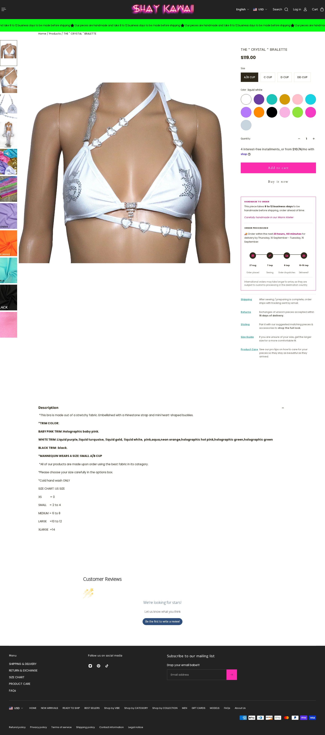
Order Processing (256, 227)
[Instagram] (90, 666)
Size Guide (247, 337)
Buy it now (278, 181)
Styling (245, 324)
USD (17, 708)
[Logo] (162, 9)
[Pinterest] (98, 666)
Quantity (245, 139)
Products (55, 34)
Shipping (246, 299)
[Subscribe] (231, 674)
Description (48, 408)
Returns (246, 312)
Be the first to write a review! (162, 621)
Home (42, 34)
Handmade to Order (256, 201)
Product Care (249, 349)
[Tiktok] (107, 666)
